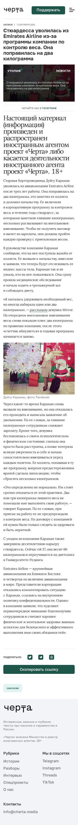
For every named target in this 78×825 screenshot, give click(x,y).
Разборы (11, 768)
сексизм (13, 688)
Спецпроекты (15, 782)
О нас (8, 789)
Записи (8, 24)
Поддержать (48, 9)
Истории (11, 761)
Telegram (50, 761)
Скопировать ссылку (39, 669)
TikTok (48, 782)
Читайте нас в (39, 108)
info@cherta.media (19, 812)
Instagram (51, 768)
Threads (49, 775)
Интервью (12, 775)
